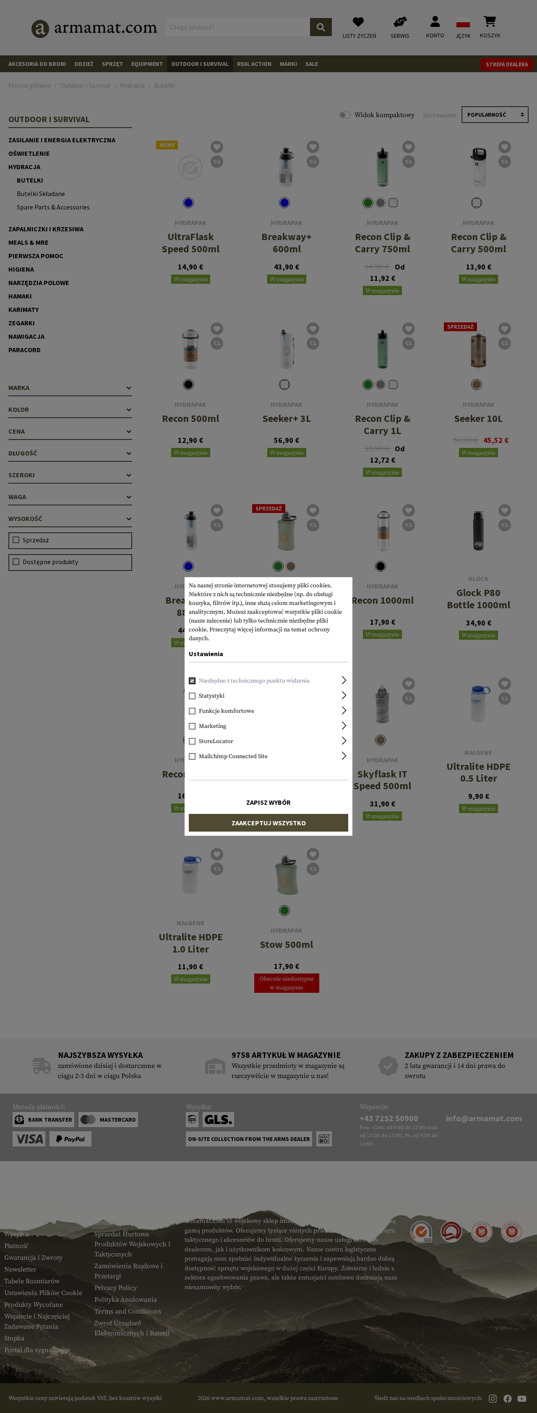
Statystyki (211, 696)
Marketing (212, 726)
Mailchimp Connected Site (233, 756)
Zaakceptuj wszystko (269, 823)
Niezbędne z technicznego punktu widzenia (254, 681)
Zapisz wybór (268, 802)
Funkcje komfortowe (226, 711)
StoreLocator (216, 741)
